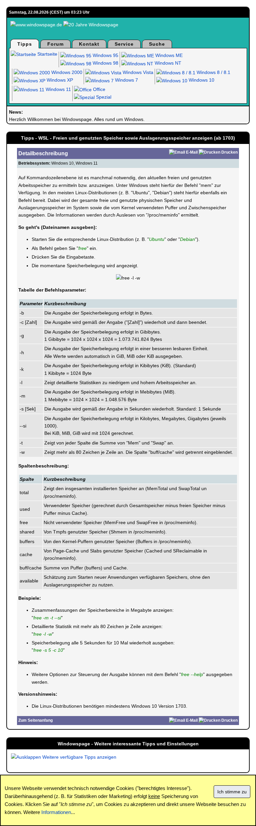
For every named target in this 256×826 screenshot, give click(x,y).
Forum (55, 44)
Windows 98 (104, 63)
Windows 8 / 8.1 (212, 72)
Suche (157, 44)
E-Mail (192, 152)
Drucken (229, 152)
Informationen (56, 812)
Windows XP (59, 80)
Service (124, 44)
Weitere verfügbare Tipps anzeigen (78, 757)
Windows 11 (57, 89)
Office (98, 89)
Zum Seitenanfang (35, 720)
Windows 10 (200, 80)
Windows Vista (137, 72)
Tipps (24, 44)
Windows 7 (126, 80)
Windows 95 (104, 55)
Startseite (46, 54)
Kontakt (89, 44)
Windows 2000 (66, 72)
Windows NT (167, 63)
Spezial (103, 97)
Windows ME (168, 55)
